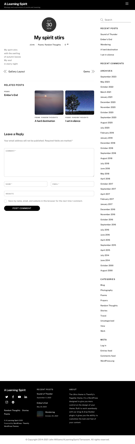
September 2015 (108, 245)
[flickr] (13, 402)
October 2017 (106, 184)
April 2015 (105, 250)
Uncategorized (107, 321)
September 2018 (108, 153)
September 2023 (108, 77)
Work (102, 331)
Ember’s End (11, 95)
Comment (11, 151)
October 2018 (106, 148)
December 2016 (107, 209)
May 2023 (105, 82)
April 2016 (105, 240)
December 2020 (107, 102)
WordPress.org (107, 361)
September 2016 (108, 224)
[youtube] (19, 396)
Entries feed (106, 351)
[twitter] (6, 396)
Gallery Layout (16, 71)
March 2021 (105, 92)
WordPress (17, 423)
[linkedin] (25, 396)
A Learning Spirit (12, 420)
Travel (103, 316)
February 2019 (107, 133)
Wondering (105, 44)
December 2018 (107, 143)
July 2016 (104, 230)
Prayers (104, 300)
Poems (41, 45)
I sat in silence (72, 120)
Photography (106, 290)
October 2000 (106, 265)
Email (55, 184)
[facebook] (13, 396)
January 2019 (106, 138)
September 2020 (108, 117)
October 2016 (106, 219)
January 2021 (106, 97)
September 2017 (108, 189)
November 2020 (107, 107)
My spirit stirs (49, 37)
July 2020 (104, 128)
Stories (103, 310)
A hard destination (45, 120)
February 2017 (107, 199)
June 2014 (105, 260)
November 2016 (107, 214)
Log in (103, 345)
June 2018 (105, 168)
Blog (102, 285)
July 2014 (104, 255)
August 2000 (106, 270)
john (32, 45)
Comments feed (107, 356)
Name (9, 184)
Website (10, 194)
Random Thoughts (53, 45)
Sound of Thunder (108, 34)
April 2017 (105, 194)
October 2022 (106, 87)
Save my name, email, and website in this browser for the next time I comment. (45, 201)
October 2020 (106, 112)
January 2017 (106, 204)
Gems (86, 71)
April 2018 (105, 179)
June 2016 (105, 235)
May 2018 (104, 174)
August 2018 (106, 158)
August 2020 (106, 122)
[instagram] (6, 402)
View (102, 326)
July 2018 (104, 163)
